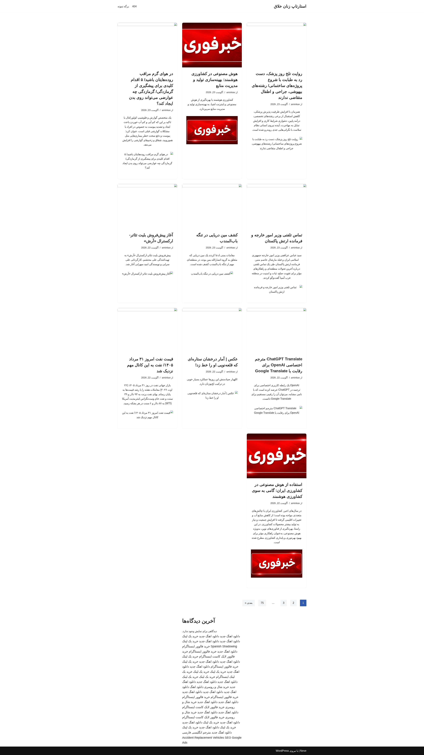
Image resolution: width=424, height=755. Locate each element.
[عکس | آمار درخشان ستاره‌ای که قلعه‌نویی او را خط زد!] (212, 330)
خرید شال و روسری (216, 687)
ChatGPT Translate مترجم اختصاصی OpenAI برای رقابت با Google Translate (278, 365)
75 (262, 602)
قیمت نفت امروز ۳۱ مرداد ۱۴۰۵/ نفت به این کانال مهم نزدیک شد (150, 365)
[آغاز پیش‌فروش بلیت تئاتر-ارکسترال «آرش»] (147, 206)
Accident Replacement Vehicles (203, 737)
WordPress (282, 750)
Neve (303, 750)
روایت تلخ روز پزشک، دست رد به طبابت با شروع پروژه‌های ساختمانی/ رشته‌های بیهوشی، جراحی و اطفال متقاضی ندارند (277, 85)
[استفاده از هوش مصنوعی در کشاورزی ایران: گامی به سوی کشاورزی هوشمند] (276, 456)
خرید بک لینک (190, 636)
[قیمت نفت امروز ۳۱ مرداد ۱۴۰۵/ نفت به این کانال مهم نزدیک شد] (147, 330)
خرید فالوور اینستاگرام (196, 646)
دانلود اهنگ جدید (230, 636)
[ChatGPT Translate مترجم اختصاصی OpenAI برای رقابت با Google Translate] (276, 330)
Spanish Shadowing (224, 646)
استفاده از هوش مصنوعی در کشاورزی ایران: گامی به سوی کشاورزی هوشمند (277, 490)
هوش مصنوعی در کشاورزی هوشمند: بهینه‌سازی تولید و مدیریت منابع (214, 79)
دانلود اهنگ (196, 687)
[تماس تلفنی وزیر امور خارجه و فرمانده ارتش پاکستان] (276, 206)
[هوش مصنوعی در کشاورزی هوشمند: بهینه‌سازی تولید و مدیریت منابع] (212, 45)
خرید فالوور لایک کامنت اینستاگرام (203, 707)
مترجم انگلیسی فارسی (196, 732)
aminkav (295, 104)
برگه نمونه (123, 6)
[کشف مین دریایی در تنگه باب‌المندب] (212, 206)
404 (134, 6)
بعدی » (248, 602)
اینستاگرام (222, 676)
